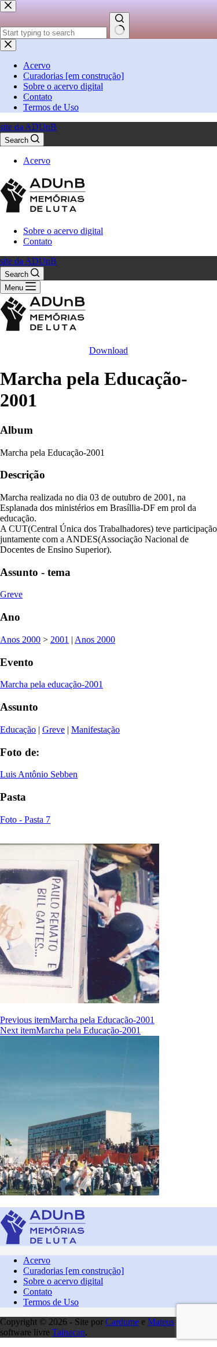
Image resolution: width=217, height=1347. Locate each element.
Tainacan (68, 1332)
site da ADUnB (28, 127)
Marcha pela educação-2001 (51, 684)
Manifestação (95, 729)
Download (108, 350)
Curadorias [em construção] (73, 1271)
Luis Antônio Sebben (39, 774)
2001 (59, 639)
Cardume (122, 1322)
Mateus (161, 1322)
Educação (18, 729)
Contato (37, 241)
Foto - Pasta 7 (25, 819)
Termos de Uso (51, 1302)
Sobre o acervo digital (63, 231)
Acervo (36, 160)
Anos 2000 (20, 639)
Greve (11, 594)
